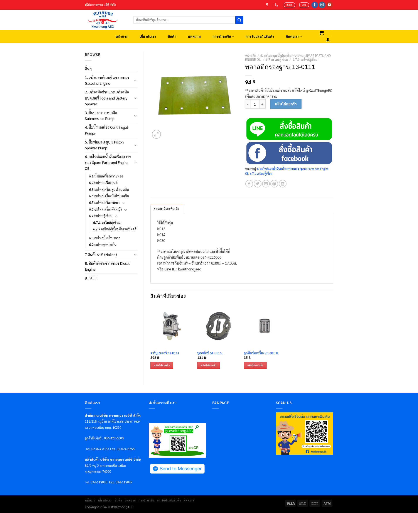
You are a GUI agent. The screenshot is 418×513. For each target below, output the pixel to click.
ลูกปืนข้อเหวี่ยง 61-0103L (261, 353)
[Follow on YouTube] (329, 5)
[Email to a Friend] (266, 183)
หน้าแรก (122, 36)
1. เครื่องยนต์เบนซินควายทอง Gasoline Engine (107, 80)
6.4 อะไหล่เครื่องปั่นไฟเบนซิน (109, 196)
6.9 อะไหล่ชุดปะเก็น (102, 244)
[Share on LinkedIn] (283, 183)
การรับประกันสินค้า (260, 36)
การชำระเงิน (221, 36)
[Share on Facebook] (249, 183)
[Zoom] (156, 134)
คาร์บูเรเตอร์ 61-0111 (164, 353)
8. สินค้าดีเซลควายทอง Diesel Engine (107, 266)
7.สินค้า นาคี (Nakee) (101, 254)
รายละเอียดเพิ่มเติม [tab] (167, 208)
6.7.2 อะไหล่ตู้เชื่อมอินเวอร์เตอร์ (114, 229)
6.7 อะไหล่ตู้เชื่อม (100, 216)
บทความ (194, 36)
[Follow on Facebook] (314, 5)
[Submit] (239, 20)
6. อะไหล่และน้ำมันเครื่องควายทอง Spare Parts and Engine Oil (108, 162)
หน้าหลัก (250, 55)
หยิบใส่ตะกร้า (286, 103)
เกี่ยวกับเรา (148, 36)
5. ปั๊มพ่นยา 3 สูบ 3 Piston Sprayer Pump (104, 145)
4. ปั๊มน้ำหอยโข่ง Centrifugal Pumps (106, 130)
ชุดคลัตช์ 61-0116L (210, 353)
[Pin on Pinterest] (274, 183)
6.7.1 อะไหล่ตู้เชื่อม (107, 222)
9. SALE (90, 277)
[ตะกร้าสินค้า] (322, 33)
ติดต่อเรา (292, 36)
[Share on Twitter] (257, 183)
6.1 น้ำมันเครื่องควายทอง (106, 176)
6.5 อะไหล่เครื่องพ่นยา (104, 202)
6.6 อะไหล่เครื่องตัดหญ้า (105, 209)
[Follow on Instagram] (322, 5)
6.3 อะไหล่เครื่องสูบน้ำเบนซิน (109, 189)
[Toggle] (135, 80)
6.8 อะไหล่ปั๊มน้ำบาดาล (104, 238)
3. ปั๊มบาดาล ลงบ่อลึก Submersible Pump (101, 115)
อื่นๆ (88, 68)
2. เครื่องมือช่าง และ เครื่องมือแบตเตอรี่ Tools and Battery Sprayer (107, 97)
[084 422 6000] (277, 5)
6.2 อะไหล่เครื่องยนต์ (103, 183)
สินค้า (172, 36)
